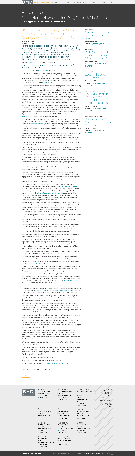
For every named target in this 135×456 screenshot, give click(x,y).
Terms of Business (95, 453)
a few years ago (44, 88)
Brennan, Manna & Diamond (27, 2)
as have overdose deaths (70, 186)
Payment (97, 2)
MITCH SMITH (29, 71)
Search (111, 2)
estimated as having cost (30, 263)
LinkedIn (112, 453)
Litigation (26, 376)
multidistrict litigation (71, 281)
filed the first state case (35, 124)
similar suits (48, 82)
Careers (105, 2)
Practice (69, 2)
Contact (77, 2)
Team (61, 2)
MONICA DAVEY (42, 71)
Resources (87, 2)
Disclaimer (86, 453)
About (54, 2)
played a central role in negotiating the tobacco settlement (57, 290)
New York (33, 62)
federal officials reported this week (48, 193)
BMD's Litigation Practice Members (57, 363)
